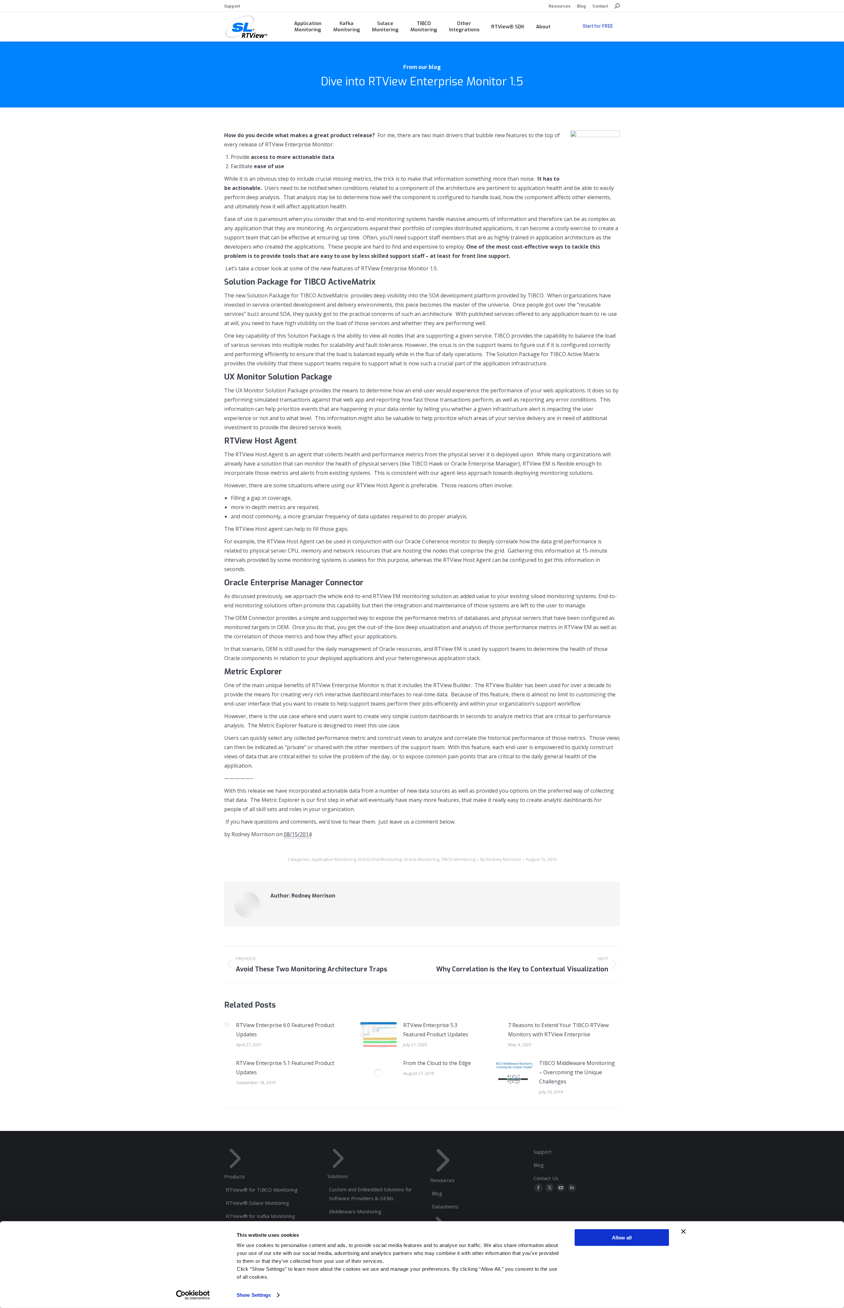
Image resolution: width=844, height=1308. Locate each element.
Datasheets (445, 1206)
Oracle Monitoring (421, 859)
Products (234, 1176)
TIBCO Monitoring (458, 859)
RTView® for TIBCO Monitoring (262, 1189)
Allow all (622, 1237)
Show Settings (254, 1295)
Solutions (337, 1176)
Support (542, 1151)
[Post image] (226, 1024)
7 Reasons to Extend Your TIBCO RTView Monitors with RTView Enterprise (558, 1029)
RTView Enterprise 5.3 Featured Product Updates (435, 1029)
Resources (442, 1180)
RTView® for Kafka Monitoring (260, 1216)
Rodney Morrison (253, 834)
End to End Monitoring (380, 859)
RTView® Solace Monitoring (257, 1203)
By (500, 859)
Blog (437, 1193)
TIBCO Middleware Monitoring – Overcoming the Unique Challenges (577, 1072)
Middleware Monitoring (355, 1211)
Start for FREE (598, 26)
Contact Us (545, 1178)
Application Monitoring (334, 859)
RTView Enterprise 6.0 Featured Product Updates (285, 1029)
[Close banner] (683, 1231)
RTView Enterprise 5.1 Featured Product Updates (285, 1067)
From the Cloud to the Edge (437, 1063)
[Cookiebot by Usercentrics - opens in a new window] (193, 1295)
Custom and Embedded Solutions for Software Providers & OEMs (370, 1194)
